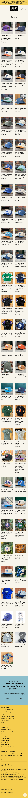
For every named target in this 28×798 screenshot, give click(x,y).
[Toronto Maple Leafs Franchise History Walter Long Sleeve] (7, 411)
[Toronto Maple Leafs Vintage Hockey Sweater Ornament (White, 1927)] (7, 548)
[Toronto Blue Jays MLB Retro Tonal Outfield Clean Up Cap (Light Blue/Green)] (20, 167)
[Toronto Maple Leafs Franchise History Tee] (7, 434)
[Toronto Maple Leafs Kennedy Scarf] (20, 637)
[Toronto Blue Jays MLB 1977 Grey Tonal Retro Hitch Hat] (20, 190)
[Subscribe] (20, 698)
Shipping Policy (5, 736)
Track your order (5, 738)
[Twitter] (11, 765)
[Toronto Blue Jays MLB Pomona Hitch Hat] (7, 482)
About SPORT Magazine (7, 712)
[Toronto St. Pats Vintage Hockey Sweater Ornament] (20, 525)
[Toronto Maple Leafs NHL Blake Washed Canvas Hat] (20, 389)
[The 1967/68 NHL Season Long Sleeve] (20, 548)
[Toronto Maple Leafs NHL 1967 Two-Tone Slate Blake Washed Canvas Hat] (7, 76)
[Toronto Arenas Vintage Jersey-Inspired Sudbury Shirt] (7, 593)
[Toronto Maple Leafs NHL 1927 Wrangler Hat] (20, 145)
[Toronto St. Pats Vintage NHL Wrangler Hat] (7, 99)
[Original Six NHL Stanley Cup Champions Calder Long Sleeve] (20, 411)
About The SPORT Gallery (7, 709)
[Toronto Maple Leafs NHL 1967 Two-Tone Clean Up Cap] (7, 256)
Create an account (6, 729)
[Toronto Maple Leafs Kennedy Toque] (7, 637)
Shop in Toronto (5, 740)
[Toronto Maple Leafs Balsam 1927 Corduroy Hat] (20, 367)
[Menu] (2, 8)
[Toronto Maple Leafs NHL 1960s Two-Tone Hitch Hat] (20, 234)
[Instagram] (5, 765)
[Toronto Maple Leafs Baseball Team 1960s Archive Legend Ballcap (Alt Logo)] (20, 593)
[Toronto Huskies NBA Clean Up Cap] (7, 617)
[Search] (5, 8)
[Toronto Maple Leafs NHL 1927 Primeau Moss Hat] (7, 123)
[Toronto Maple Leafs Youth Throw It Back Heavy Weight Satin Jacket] (20, 278)
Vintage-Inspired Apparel (7, 716)
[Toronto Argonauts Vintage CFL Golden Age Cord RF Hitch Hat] (20, 256)
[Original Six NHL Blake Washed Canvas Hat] (7, 346)
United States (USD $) (6, 789)
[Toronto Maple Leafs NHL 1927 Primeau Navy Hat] (20, 28)
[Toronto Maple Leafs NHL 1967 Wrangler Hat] (20, 76)
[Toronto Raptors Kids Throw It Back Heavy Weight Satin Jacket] (7, 301)
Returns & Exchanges (6, 734)
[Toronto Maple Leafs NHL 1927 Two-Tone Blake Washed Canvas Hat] (20, 53)
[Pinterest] (8, 765)
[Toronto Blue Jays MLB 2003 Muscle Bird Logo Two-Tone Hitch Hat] (20, 503)
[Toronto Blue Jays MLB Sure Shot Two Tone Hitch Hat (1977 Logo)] (7, 503)
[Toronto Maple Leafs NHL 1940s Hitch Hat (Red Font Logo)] (20, 212)
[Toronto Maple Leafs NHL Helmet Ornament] (20, 571)
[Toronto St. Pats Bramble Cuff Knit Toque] (7, 367)
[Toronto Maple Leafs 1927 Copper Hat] (20, 346)
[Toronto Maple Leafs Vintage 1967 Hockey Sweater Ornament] (20, 324)
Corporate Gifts (5, 744)
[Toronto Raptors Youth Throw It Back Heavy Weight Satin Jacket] (7, 324)
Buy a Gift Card (5, 742)
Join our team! (5, 720)
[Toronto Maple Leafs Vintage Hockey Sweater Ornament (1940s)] (7, 525)
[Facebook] (2, 765)
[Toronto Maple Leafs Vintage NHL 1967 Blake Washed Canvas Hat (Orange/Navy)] (7, 53)
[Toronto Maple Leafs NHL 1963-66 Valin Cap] (20, 482)
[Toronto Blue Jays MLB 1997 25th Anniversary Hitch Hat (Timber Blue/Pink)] (20, 99)
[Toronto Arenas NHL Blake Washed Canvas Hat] (7, 389)
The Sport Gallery (8, 792)
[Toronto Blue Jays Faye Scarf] (20, 617)
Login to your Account (7, 731)
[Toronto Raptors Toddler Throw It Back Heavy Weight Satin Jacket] (20, 301)
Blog (2, 722)
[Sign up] (26, 760)
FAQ (2, 714)
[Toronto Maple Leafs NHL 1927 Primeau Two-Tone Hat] (20, 123)
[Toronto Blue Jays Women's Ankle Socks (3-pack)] (7, 658)
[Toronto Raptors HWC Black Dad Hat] (7, 456)
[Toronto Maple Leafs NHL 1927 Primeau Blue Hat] (7, 145)
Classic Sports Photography (8, 718)
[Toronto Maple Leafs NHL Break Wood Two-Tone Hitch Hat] (7, 167)
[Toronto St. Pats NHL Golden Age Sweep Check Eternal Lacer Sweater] (7, 278)
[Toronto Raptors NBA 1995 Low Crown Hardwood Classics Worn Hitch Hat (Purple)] (7, 28)
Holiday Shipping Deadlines (8, 746)
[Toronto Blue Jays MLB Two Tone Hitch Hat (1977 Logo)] (7, 571)
